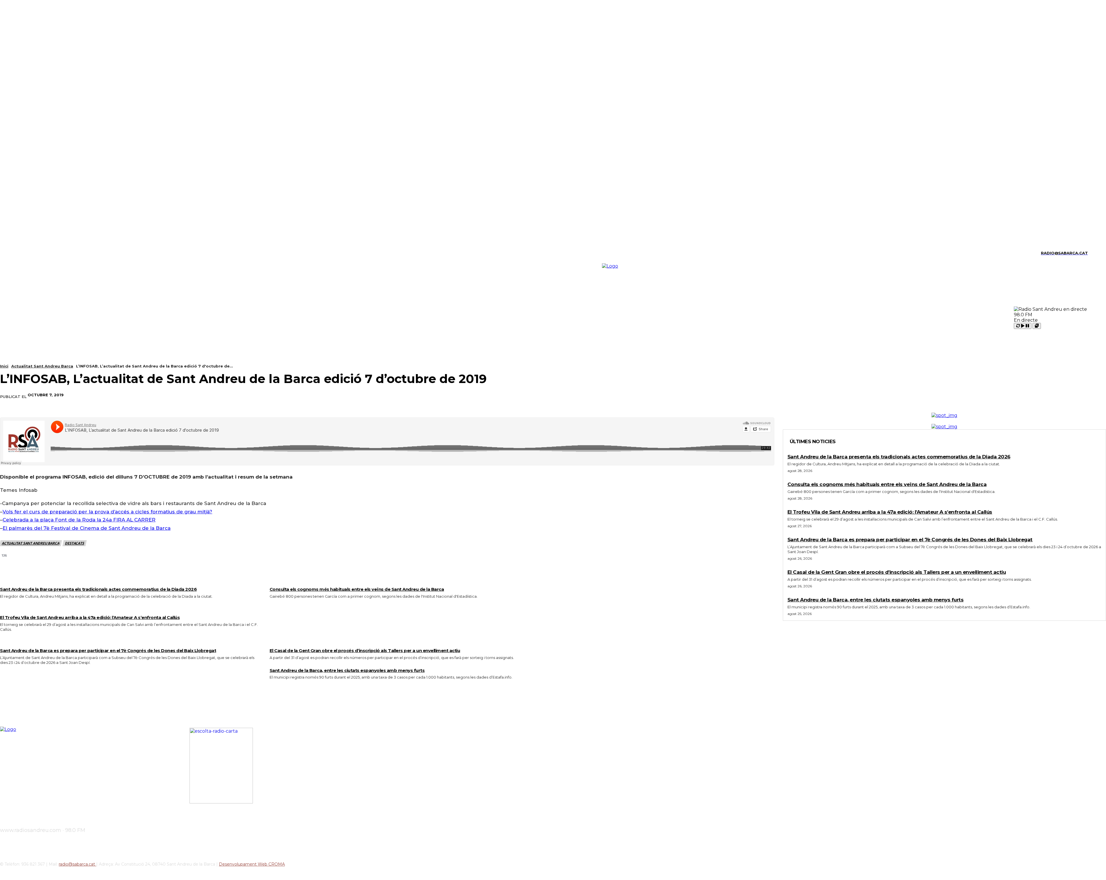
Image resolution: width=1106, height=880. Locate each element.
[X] (41, 253)
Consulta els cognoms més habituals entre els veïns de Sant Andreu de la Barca (357, 589)
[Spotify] (31, 253)
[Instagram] (11, 253)
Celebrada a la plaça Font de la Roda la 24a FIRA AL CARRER (79, 520)
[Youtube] (51, 253)
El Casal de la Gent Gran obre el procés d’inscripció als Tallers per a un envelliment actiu (365, 650)
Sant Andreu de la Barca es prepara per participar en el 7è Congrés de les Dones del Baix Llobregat (108, 650)
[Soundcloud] (21, 253)
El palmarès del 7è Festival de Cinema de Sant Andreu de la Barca (87, 528)
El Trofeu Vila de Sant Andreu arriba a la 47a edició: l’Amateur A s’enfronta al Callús (90, 617)
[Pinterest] (435, 395)
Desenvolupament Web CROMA (252, 864)
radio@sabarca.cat (77, 864)
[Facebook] (393, 395)
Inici (4, 366)
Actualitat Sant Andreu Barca (42, 366)
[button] (1095, 252)
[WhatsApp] (455, 395)
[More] (477, 395)
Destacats (74, 543)
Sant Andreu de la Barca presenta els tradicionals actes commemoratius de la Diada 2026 (98, 589)
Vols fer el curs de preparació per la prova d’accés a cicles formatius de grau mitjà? (107, 512)
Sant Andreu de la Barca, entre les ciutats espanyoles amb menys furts (347, 670)
